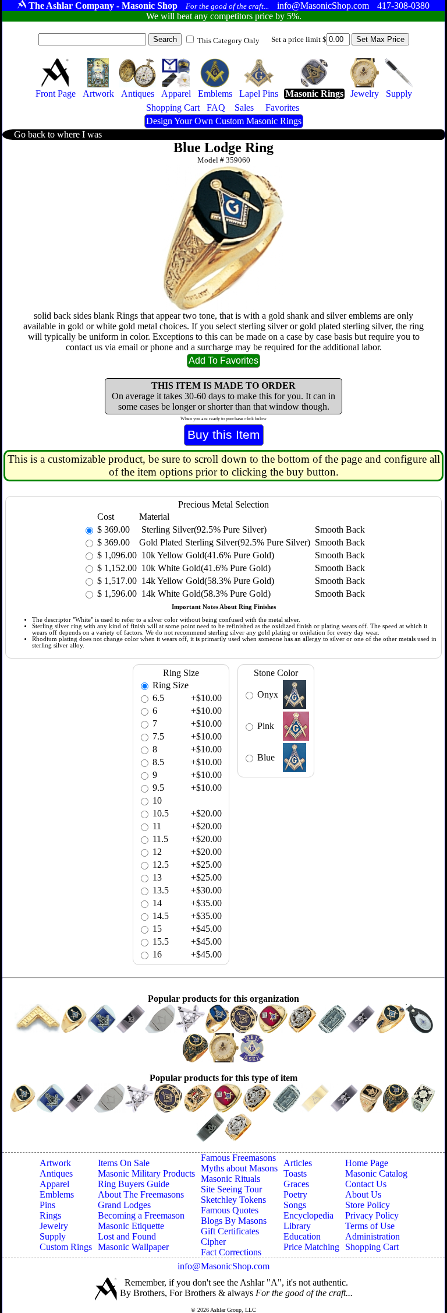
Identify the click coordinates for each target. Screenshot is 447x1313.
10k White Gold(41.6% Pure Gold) (205, 568)
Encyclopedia (308, 1215)
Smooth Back (340, 529)
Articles (297, 1163)
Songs (294, 1205)
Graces (296, 1184)
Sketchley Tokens (233, 1200)
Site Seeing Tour (231, 1189)
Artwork (55, 1163)
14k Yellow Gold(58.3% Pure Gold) (206, 581)
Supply (53, 1236)
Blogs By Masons (234, 1221)
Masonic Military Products (146, 1173)
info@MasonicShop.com (223, 1266)
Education (302, 1236)
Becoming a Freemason (141, 1215)
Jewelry (54, 1226)
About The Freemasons (141, 1194)
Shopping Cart (372, 1247)
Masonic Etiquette (131, 1226)
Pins (47, 1205)
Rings (50, 1215)
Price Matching (311, 1247)
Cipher (213, 1242)
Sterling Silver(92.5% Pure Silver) (203, 529)
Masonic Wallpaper (133, 1247)
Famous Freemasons (238, 1158)
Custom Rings (66, 1247)
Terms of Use (370, 1226)
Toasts (295, 1173)
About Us (363, 1194)
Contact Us (365, 1184)
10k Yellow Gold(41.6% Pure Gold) (206, 555)
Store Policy (367, 1205)
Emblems (57, 1194)
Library (297, 1226)
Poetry (295, 1194)
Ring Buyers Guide (133, 1184)
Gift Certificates (230, 1231)
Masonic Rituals (230, 1179)
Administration (372, 1236)
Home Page (366, 1163)
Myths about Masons (239, 1168)
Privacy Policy (372, 1215)
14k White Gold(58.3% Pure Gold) (205, 594)
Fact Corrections (231, 1252)
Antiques (56, 1173)
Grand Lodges (124, 1205)
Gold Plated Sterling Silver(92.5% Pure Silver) (224, 542)
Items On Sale (124, 1163)
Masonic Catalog (376, 1173)
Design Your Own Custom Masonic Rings (223, 121)
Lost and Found (127, 1236)
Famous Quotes (229, 1210)
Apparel (54, 1184)
